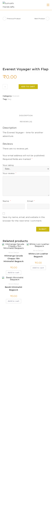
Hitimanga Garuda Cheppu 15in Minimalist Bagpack (14, 259)
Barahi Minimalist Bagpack (13, 288)
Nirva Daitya (14, 252)
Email (31, 201)
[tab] (26, 115)
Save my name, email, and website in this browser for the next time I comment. (24, 219)
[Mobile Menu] (48, 5)
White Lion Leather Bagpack (38, 255)
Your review (9, 173)
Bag (9, 99)
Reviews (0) (26, 122)
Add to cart (28, 87)
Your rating (8, 165)
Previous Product (14, 19)
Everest (16, 96)
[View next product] (47, 18)
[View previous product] (4, 18)
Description (26, 115)
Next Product (39, 19)
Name (7, 201)
